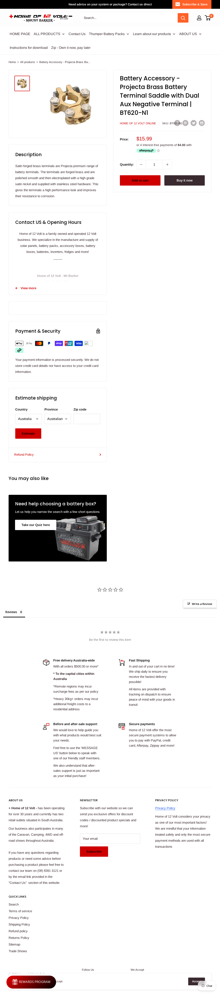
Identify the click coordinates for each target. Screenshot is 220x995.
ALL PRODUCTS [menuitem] (47, 34)
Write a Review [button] (202, 604)
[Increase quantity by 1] (167, 164)
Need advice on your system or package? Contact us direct (110, 4)
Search (14, 904)
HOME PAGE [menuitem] (20, 34)
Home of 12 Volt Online (138, 123)
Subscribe (94, 851)
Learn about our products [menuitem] (152, 34)
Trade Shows (18, 951)
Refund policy (18, 931)
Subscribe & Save (195, 4)
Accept (196, 981)
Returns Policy (19, 938)
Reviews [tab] (11, 612)
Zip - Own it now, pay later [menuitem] (70, 47)
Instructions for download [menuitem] (29, 47)
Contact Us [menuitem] (77, 34)
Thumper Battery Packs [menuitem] (107, 34)
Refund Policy (24, 454)
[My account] (199, 17)
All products (27, 62)
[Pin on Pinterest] (185, 123)
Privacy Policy (165, 808)
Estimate (28, 433)
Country (21, 409)
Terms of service (20, 911)
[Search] (183, 18)
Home (12, 62)
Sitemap (14, 944)
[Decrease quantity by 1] (141, 164)
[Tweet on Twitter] (194, 123)
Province (51, 409)
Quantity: (127, 164)
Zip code (79, 409)
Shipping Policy (19, 924)
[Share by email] (202, 123)
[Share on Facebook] (177, 123)
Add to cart (140, 180)
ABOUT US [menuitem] (188, 34)
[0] (208, 17)
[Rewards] (31, 982)
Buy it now (184, 180)
